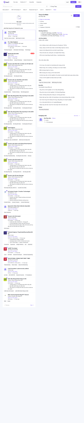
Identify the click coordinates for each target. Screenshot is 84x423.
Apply (76, 15)
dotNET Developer (12, 248)
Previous (7, 305)
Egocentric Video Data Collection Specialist (19, 206)
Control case (10, 270)
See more (76, 115)
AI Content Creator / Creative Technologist (19, 191)
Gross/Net (31, 2)
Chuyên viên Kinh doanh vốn (15, 159)
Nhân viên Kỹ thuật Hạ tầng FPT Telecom (18, 294)
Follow (53, 118)
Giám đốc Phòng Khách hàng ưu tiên (17, 278)
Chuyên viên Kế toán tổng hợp (15, 175)
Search (78, 6)
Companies (38, 2)
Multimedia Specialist (13, 53)
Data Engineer (11, 127)
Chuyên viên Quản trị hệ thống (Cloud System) (20, 143)
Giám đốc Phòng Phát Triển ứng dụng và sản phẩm (21, 95)
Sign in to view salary (13, 34)
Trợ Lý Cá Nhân (12, 31)
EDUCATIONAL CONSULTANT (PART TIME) (19, 258)
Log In (67, 2)
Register (73, 2)
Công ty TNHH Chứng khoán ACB (15, 65)
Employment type (33, 9)
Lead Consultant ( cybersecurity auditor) (18, 268)
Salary (24, 9)
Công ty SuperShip (12, 217)
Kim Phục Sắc (11, 33)
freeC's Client (11, 55)
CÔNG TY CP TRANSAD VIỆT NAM (15, 43)
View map (59, 32)
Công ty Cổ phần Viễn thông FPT (15, 296)
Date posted (5, 9)
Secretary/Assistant (44, 109)
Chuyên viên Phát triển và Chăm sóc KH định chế (20, 63)
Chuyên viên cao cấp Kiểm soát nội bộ (17, 79)
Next (31, 305)
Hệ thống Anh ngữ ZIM (13, 249)
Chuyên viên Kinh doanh (14, 216)
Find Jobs (15, 2)
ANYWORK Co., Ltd (12, 192)
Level (41, 9)
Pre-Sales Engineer (13, 42)
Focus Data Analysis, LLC (13, 207)
